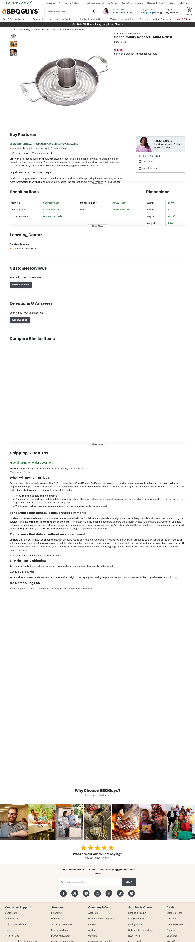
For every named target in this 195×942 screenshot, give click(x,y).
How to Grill (134, 935)
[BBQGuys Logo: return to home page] (22, 11)
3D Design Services (61, 924)
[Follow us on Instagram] (97, 893)
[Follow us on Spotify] (131, 893)
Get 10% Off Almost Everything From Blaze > (97, 24)
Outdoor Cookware (62, 29)
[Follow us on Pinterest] (108, 893)
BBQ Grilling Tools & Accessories (34, 29)
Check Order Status (167, 3)
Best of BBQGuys (137, 912)
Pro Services (112, 3)
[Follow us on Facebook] (63, 893)
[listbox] (13, 44)
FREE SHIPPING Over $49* (17, 2)
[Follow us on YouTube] (86, 893)
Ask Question (20, 320)
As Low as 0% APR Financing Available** (64, 3)
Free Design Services (94, 3)
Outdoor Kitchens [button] (41, 19)
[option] (13, 38)
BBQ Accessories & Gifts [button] (121, 19)
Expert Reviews (136, 918)
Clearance (171, 918)
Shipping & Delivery (15, 924)
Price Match (57, 918)
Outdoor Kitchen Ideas (140, 930)
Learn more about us (96, 795)
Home (12, 29)
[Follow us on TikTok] (120, 893)
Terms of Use (12, 935)
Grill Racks (79, 29)
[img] (64, 79)
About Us (93, 912)
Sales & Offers (174, 912)
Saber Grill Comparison (24, 248)
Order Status (12, 918)
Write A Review (21, 284)
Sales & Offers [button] (183, 19)
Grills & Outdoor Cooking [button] (14, 19)
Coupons (170, 930)
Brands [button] (143, 19)
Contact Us (11, 912)
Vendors (92, 935)
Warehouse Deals (175, 924)
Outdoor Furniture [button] (64, 19)
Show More (97, 183)
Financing (56, 912)
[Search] (93, 11)
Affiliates (93, 930)
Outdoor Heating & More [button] (91, 19)
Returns (9, 930)
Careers (92, 924)
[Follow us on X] (74, 893)
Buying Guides (135, 924)
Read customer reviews (96, 857)
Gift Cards (150, 3)
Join (129, 882)
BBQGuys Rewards (61, 935)
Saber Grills (120, 41)
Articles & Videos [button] (161, 19)
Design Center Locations (132, 3)
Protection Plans (60, 930)
